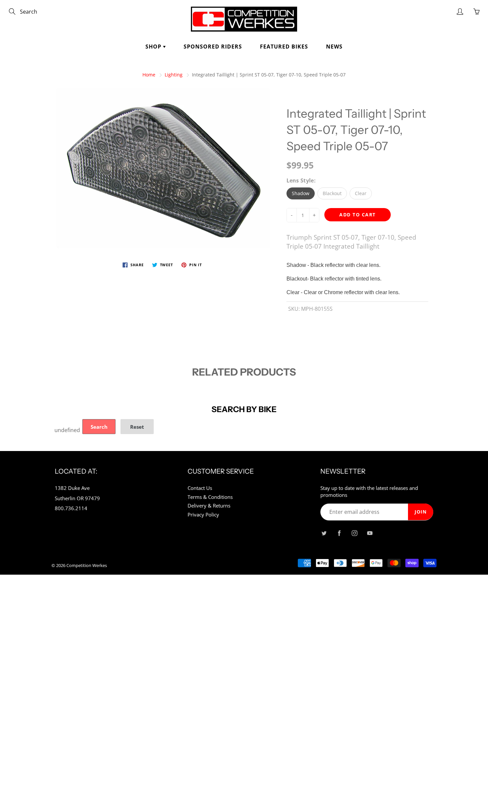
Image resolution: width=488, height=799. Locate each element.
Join (421, 512)
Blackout (332, 193)
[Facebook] (339, 533)
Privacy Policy (203, 515)
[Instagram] (354, 533)
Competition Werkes (86, 565)
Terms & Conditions (210, 497)
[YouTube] (369, 533)
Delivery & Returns (209, 506)
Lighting (174, 74)
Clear (360, 193)
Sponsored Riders (213, 46)
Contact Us (200, 488)
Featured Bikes (284, 46)
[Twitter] (324, 533)
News (334, 46)
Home (148, 74)
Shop (154, 46)
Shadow (300, 193)
